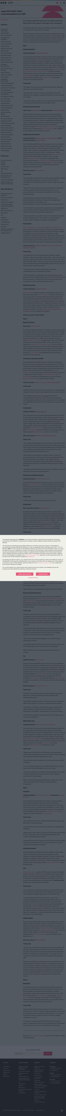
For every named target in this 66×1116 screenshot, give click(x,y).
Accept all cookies (42, 574)
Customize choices (33, 577)
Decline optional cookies (25, 574)
